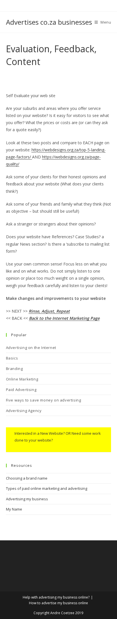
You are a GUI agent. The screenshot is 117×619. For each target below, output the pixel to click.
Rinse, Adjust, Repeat (49, 311)
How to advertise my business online (58, 603)
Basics (12, 358)
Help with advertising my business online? (56, 597)
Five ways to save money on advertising (43, 400)
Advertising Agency (24, 410)
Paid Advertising (21, 389)
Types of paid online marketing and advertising (46, 488)
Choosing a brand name (26, 478)
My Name (14, 509)
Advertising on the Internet (31, 347)
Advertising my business (27, 498)
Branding (14, 368)
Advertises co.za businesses (49, 22)
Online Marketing (22, 379)
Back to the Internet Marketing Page (64, 318)
